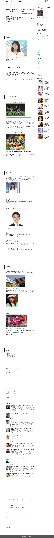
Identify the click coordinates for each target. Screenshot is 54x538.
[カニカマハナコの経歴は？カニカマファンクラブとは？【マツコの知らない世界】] (8, 437)
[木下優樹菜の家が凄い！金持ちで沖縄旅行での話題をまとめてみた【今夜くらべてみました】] (8, 407)
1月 (38, 53)
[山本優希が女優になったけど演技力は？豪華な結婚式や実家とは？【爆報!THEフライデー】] (8, 430)
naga (33, 399)
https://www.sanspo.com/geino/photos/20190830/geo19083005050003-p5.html (19, 117)
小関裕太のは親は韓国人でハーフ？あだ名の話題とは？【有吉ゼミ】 (22, 413)
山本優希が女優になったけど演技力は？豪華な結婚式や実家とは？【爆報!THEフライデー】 (43, 36)
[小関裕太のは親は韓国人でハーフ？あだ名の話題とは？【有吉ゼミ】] (8, 415)
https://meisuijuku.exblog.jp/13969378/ (13, 288)
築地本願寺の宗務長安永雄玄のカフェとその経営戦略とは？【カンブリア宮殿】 (46, 112)
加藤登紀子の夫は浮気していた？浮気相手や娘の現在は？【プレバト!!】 (46, 106)
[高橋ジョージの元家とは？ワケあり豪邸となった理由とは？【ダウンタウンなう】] (8, 445)
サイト (7, 523)
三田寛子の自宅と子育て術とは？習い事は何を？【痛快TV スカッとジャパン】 (19, 499)
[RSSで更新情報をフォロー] (47, 1)
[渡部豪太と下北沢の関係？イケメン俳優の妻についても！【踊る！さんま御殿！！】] (8, 422)
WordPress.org (40, 75)
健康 (38, 62)
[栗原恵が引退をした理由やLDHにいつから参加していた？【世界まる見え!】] (8, 468)
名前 (6, 517)
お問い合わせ (6, 4)
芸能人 (33, 13)
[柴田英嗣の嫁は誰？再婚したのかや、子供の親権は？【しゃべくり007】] (8, 461)
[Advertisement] (20, 28)
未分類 (39, 63)
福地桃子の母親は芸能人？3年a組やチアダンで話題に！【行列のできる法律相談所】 (46, 88)
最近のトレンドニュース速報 (14, 1)
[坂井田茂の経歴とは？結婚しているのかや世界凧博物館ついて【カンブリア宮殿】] (8, 475)
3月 (38, 51)
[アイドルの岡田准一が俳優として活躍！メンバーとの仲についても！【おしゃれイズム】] (8, 451)
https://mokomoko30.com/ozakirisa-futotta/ (13, 57)
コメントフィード (40, 74)
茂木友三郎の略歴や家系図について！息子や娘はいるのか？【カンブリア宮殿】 (46, 100)
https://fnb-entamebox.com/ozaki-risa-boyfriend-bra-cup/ (15, 328)
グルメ (39, 61)
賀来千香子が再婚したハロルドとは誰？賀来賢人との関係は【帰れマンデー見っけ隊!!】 (46, 82)
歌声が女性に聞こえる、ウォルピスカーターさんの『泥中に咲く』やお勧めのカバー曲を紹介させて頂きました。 (43, 18)
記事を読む (11, 418)
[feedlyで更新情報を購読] (45, 1)
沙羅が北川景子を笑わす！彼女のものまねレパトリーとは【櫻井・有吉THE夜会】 (43, 39)
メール (7, 520)
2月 (38, 52)
